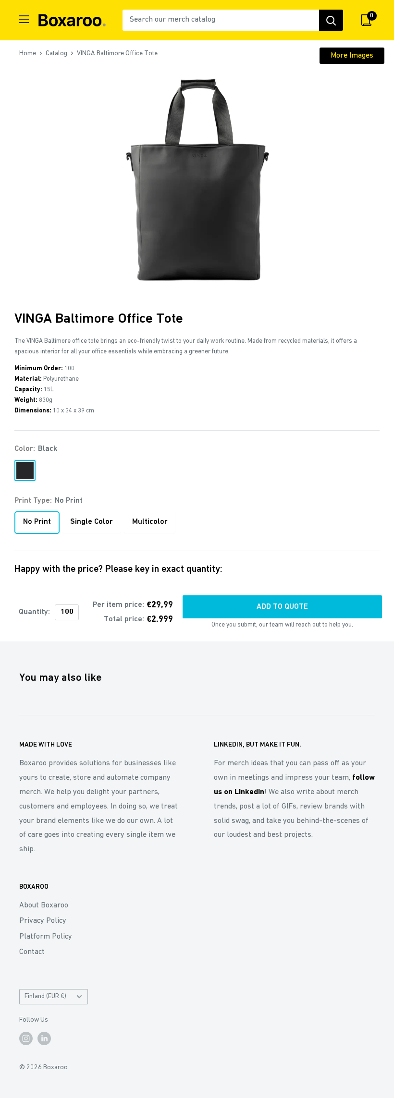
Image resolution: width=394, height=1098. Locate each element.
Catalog (56, 53)
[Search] (331, 20)
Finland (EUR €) (45, 996)
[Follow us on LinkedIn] (44, 1038)
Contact (32, 952)
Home (27, 53)
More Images (352, 56)
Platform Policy (45, 937)
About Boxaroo (43, 905)
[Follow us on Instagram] (26, 1038)
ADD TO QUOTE (282, 607)
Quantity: (34, 612)
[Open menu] (24, 19)
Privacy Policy (42, 921)
